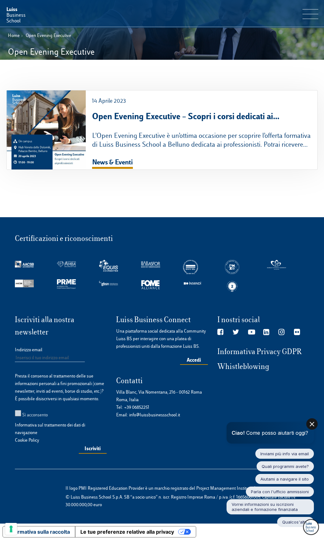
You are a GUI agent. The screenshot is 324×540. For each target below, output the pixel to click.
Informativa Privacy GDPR (259, 351)
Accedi (194, 359)
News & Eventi (112, 161)
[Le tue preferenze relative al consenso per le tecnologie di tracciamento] (11, 529)
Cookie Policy (27, 440)
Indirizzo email (28, 350)
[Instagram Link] (281, 332)
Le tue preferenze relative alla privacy (127, 532)
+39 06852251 (136, 407)
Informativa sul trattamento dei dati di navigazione (50, 428)
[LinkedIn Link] (266, 332)
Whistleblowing (243, 366)
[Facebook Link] (220, 332)
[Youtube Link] (251, 332)
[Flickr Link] (297, 332)
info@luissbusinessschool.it (154, 415)
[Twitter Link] (236, 332)
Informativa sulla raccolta (39, 532)
